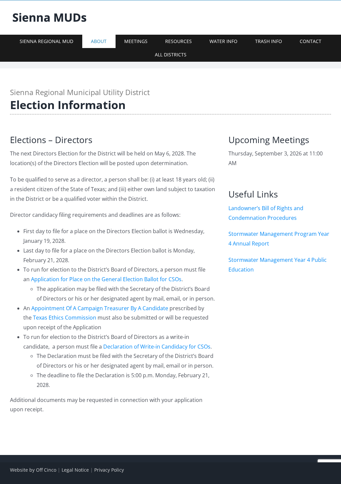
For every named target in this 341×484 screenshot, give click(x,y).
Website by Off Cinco (33, 470)
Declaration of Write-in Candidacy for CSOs (156, 346)
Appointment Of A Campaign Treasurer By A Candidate (99, 308)
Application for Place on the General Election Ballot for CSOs (106, 279)
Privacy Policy (109, 470)
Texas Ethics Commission (64, 317)
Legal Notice (75, 470)
